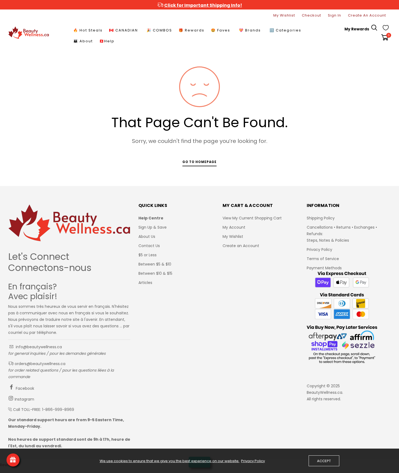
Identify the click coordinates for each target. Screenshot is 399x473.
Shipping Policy (321, 218)
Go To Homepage (199, 162)
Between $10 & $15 (155, 273)
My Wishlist (284, 15)
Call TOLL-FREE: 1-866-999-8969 (43, 409)
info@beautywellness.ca (38, 347)
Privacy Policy (319, 249)
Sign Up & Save (152, 227)
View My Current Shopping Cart (252, 218)
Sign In (334, 15)
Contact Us (149, 245)
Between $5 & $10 (154, 264)
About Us (146, 236)
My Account (234, 227)
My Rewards (356, 29)
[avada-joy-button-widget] (13, 459)
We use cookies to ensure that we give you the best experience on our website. (169, 461)
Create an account (367, 15)
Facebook (24, 388)
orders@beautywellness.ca (39, 363)
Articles (145, 282)
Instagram (24, 399)
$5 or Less (147, 255)
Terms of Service (323, 258)
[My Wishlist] (386, 29)
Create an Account (241, 245)
